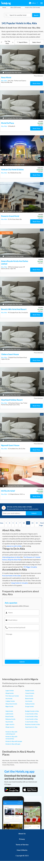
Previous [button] (1, 59)
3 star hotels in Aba (31, 716)
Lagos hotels (10, 690)
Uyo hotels (28, 701)
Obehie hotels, (24, 762)
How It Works (22, 850)
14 (32, 523)
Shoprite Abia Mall (14, 560)
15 (37, 523)
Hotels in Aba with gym (13, 744)
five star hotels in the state (11, 576)
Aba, (2, 80)
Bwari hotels (10, 716)
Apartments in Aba (31, 727)
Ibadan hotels (29, 690)
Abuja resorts (10, 727)
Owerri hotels (29, 693)
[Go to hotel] (22, 59)
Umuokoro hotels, (13, 762)
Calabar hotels (10, 701)
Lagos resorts (10, 724)
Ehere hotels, (31, 760)
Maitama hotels (10, 719)
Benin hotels (29, 698)
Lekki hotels (9, 714)
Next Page (41, 524)
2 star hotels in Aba (31, 714)
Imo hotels (9, 698)
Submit (22, 662)
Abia (5, 80)
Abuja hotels (10, 693)
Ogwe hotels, (33, 762)
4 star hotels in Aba (31, 719)
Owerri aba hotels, (8, 765)
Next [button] (43, 59)
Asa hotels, (13, 760)
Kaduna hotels (30, 704)
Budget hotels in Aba (32, 711)
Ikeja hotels (9, 711)
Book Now (36, 83)
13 (28, 523)
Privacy (22, 839)
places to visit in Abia (14, 546)
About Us (22, 833)
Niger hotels (9, 706)
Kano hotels (29, 696)
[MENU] (41, 3)
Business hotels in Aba (32, 724)
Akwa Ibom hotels (11, 704)
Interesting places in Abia (11, 557)
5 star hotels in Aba (31, 722)
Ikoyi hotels (9, 722)
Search (36, 15)
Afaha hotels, (22, 760)
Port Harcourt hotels (12, 696)
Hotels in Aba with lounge (14, 741)
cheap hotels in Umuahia (19, 583)
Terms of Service (22, 845)
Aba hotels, (6, 760)
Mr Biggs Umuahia (30, 567)
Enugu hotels (29, 706)
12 (24, 523)
